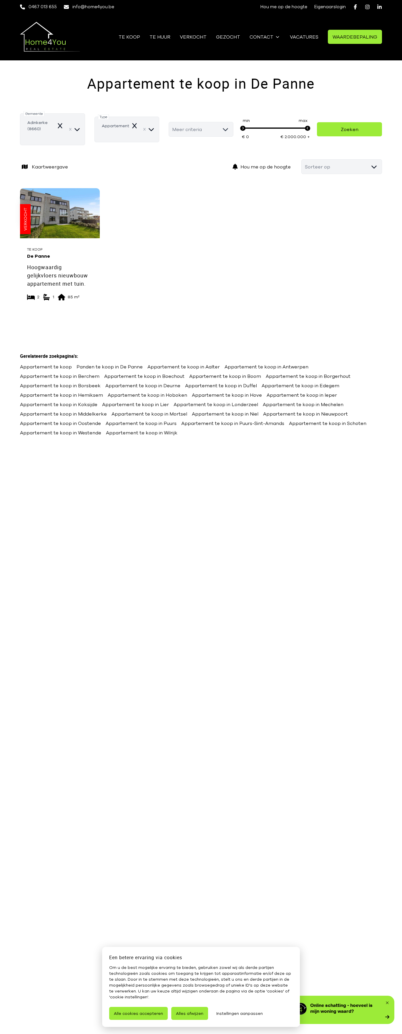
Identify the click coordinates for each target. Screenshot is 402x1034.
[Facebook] (355, 6)
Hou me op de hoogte (265, 166)
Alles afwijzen (189, 1013)
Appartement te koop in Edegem (300, 385)
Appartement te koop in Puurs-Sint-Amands (232, 423)
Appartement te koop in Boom (225, 376)
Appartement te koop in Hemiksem (61, 395)
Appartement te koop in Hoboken (147, 395)
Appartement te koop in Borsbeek (60, 385)
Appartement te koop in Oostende (60, 423)
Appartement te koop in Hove (227, 395)
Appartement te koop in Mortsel (149, 413)
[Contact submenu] (277, 37)
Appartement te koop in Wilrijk (141, 432)
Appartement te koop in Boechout (144, 376)
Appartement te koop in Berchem (59, 376)
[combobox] (52, 129)
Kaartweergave (50, 166)
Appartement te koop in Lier (135, 404)
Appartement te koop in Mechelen (303, 404)
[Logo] (50, 37)
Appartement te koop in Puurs (141, 423)
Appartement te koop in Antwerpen (266, 366)
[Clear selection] (70, 129)
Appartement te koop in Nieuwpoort (305, 413)
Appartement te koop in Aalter (183, 366)
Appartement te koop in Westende (60, 432)
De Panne (38, 256)
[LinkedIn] (379, 6)
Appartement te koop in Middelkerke (63, 413)
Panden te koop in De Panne (110, 366)
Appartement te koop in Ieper (302, 395)
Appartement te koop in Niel (225, 413)
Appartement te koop (46, 366)
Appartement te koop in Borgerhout (308, 376)
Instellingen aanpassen (239, 1013)
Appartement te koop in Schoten (327, 423)
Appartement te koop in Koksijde (58, 404)
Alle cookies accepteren (138, 1013)
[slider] (242, 128)
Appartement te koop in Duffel (221, 385)
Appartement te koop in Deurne (142, 385)
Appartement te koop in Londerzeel (216, 404)
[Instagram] (367, 6)
